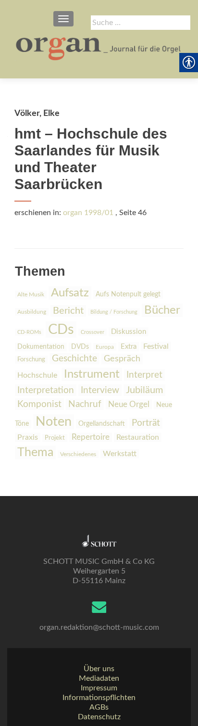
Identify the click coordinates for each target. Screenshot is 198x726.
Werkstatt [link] (119, 454)
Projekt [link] (55, 438)
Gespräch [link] (122, 359)
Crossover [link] (92, 332)
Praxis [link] (27, 437)
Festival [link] (156, 346)
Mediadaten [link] (99, 678)
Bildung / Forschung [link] (113, 312)
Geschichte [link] (74, 358)
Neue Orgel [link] (128, 404)
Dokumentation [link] (40, 347)
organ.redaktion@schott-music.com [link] (99, 627)
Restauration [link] (137, 437)
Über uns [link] (99, 669)
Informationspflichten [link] (99, 697)
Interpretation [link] (45, 390)
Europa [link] (105, 347)
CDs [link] (61, 329)
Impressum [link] (99, 688)
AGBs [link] (99, 707)
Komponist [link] (39, 404)
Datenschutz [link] (99, 717)
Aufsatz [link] (70, 293)
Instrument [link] (92, 374)
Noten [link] (54, 421)
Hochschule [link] (37, 375)
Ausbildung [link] (31, 312)
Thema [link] (35, 452)
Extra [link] (128, 346)
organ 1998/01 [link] (88, 213)
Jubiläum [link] (144, 390)
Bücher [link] (162, 310)
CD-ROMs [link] (29, 332)
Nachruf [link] (84, 404)
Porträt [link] (146, 423)
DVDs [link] (80, 347)
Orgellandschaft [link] (101, 423)
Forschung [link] (31, 360)
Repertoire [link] (91, 437)
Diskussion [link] (128, 331)
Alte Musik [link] (30, 294)
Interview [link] (100, 390)
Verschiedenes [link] (78, 454)
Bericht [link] (68, 311)
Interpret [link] (144, 375)
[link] (99, 48)
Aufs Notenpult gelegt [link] (128, 294)
